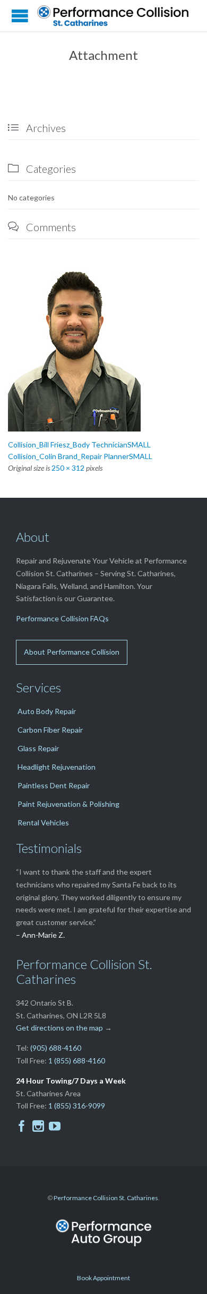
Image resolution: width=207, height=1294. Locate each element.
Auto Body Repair (47, 711)
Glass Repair (38, 748)
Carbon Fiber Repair (50, 729)
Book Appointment (103, 1278)
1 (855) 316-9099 (76, 1105)
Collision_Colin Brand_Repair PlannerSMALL (80, 456)
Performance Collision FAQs (62, 618)
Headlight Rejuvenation (57, 766)
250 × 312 (67, 467)
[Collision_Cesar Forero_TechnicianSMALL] (103, 349)
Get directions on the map (59, 1027)
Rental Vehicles (43, 822)
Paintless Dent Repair (54, 785)
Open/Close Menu (20, 15)
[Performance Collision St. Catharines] (116, 15)
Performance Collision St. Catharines (106, 1198)
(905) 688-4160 (55, 1047)
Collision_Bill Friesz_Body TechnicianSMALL (79, 444)
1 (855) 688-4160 (76, 1060)
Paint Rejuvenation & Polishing (68, 803)
